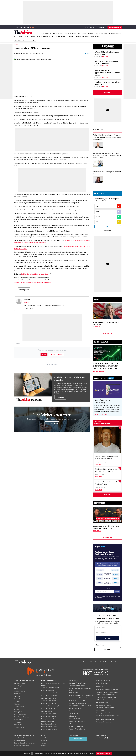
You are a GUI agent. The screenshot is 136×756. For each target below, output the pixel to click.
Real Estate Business (20, 714)
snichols (18, 53)
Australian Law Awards (48, 708)
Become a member (115, 27)
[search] (121, 661)
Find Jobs (107, 638)
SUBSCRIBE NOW (52, 424)
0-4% (97, 206)
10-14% (98, 217)
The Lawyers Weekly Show (104, 713)
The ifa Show (100, 710)
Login (103, 27)
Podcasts (106, 662)
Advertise (44, 740)
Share (88, 53)
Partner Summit (73, 713)
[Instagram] (93, 27)
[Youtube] (90, 27)
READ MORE (60, 397)
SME (112, 662)
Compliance (61, 36)
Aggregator (36, 36)
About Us (44, 738)
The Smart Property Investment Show (107, 715)
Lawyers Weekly (19, 706)
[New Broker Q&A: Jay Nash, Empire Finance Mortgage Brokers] (107, 440)
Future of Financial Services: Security (80, 698)
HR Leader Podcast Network (104, 700)
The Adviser (17, 722)
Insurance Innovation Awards (77, 703)
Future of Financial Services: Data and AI (81, 695)
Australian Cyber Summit (48, 703)
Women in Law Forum (102, 683)
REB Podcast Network (102, 702)
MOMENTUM (27, 27)
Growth (71, 36)
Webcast (84, 33)
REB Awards (72, 716)
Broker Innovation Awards (49, 726)
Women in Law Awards (103, 680)
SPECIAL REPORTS (103, 378)
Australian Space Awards (48, 713)
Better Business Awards (48, 721)
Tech (54, 36)
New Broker (95, 36)
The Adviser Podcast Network (105, 707)
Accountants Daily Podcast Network (107, 689)
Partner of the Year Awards (77, 711)
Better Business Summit (48, 724)
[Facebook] (82, 27)
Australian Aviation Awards (49, 693)
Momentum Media (19, 740)
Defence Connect (19, 699)
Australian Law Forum (47, 711)
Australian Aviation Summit (49, 695)
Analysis (54, 33)
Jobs (102, 33)
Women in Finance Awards (77, 726)
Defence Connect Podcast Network (106, 697)
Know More (28, 308)
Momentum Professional (103, 722)
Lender (19, 36)
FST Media (17, 701)
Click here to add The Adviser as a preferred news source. (33, 282)
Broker (26, 36)
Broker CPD (91, 33)
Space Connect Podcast (103, 705)
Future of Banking (74, 692)
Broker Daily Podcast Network (105, 695)
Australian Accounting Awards (50, 687)
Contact (43, 743)
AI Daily (16, 688)
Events (98, 33)
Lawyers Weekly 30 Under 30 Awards (80, 705)
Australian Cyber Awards (48, 700)
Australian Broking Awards (49, 698)
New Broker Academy (75, 708)
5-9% (97, 211)
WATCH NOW (97, 327)
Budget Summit (73, 680)
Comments (98, 662)
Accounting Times (19, 686)
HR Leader (17, 704)
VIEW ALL (107, 92)
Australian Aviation (19, 691)
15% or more (100, 222)
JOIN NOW (117, 591)
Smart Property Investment (22, 717)
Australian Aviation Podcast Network (107, 692)
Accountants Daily (19, 683)
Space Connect (18, 719)
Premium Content (116, 33)
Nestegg (16, 709)
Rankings (73, 33)
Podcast (66, 33)
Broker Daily (17, 693)
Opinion (60, 33)
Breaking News (24, 290)
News (42, 33)
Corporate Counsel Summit (77, 685)
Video (78, 33)
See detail (107, 230)
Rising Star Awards (74, 718)
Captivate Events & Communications (24, 743)
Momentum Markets (20, 738)
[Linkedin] (88, 27)
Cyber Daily (17, 696)
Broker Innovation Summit (49, 729)
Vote (108, 227)
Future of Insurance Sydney (77, 700)
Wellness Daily (18, 725)
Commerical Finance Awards (77, 683)
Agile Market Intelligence (21, 745)
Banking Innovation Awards (49, 719)
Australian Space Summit (48, 716)
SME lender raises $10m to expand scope (35, 274)
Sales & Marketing (82, 36)
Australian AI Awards (47, 690)
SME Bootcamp (73, 724)
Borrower (46, 36)
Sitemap (43, 745)
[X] (85, 27)
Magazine (107, 33)
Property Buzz (18, 712)
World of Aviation (19, 727)
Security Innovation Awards (77, 721)
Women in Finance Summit (77, 729)
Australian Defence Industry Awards (52, 706)
